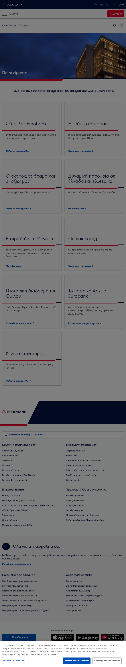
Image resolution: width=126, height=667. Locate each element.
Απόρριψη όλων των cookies (107, 660)
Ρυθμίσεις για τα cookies (13, 660)
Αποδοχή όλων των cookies (77, 660)
